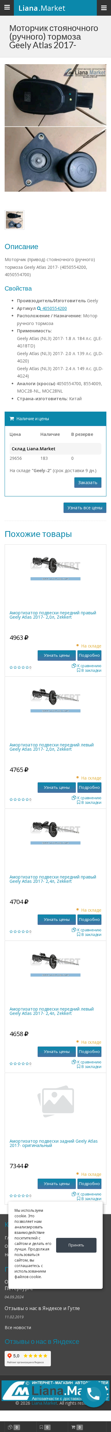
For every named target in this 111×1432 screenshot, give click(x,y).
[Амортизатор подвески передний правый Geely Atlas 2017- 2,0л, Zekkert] (55, 564)
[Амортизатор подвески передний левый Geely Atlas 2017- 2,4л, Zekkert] (55, 961)
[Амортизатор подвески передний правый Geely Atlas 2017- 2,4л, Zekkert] (55, 828)
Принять (76, 1245)
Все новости (18, 1327)
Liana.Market (44, 1403)
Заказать (87, 482)
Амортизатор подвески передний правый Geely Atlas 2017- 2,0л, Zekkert (53, 615)
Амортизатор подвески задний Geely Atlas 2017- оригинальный (54, 1143)
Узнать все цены (85, 508)
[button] (94, 1394)
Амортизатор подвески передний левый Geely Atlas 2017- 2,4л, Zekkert (52, 1011)
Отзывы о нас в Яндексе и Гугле (42, 1308)
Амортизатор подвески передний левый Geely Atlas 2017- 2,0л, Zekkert (52, 747)
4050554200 (54, 308)
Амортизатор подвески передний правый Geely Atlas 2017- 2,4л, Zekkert (53, 879)
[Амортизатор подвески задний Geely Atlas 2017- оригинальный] (55, 1101)
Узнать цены (57, 655)
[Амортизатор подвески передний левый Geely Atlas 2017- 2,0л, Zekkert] (55, 696)
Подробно (89, 655)
